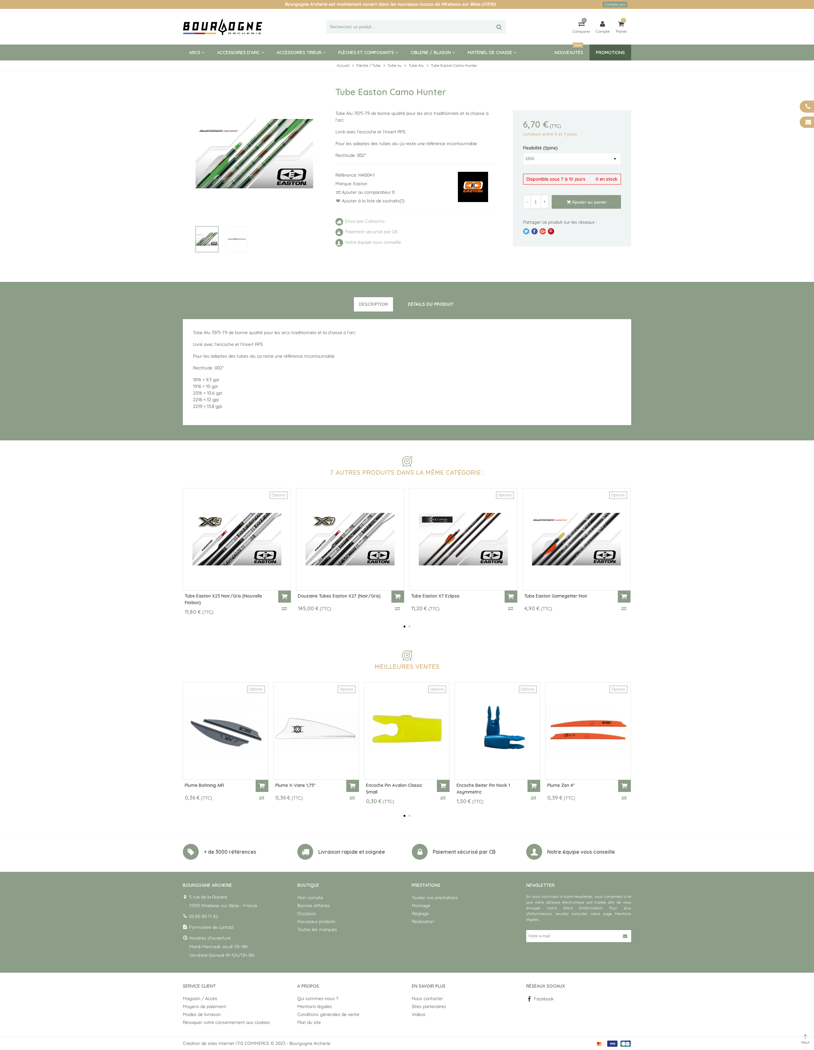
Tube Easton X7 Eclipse (435, 596)
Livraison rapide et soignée (351, 852)
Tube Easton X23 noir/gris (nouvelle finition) (223, 599)
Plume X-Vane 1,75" (295, 785)
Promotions (610, 52)
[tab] (373, 304)
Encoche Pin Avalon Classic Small (394, 788)
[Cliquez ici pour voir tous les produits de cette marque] (473, 187)
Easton (360, 183)
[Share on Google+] (543, 231)
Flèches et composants (366, 52)
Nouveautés (569, 50)
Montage (421, 905)
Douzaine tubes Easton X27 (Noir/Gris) (339, 596)
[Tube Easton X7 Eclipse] (463, 539)
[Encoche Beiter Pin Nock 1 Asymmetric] (497, 731)
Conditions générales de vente (328, 1014)
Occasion (306, 913)
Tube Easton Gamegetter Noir (556, 596)
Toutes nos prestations (435, 897)
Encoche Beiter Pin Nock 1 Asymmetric (483, 788)
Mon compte (310, 897)
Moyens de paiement (204, 1006)
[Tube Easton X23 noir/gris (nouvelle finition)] (237, 539)
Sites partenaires (429, 1006)
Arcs (194, 52)
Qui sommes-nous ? (317, 998)
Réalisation (423, 921)
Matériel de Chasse (490, 52)
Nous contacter (427, 998)
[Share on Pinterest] (551, 231)
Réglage (420, 913)
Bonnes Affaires (313, 905)
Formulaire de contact (211, 927)
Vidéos (418, 1014)
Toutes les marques (317, 929)
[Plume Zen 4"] (588, 731)
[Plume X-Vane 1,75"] (316, 731)
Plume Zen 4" (561, 785)
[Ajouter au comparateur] (284, 608)
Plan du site (309, 1022)
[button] (404, 626)
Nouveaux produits (316, 921)
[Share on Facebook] (534, 231)
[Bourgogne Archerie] (222, 26)
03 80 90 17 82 (203, 916)
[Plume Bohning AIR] (225, 731)
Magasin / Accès (200, 998)
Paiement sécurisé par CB (464, 852)
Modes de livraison (202, 1014)
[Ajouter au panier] (284, 597)
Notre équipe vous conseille (581, 852)
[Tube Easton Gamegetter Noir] (576, 539)
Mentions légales (314, 1006)
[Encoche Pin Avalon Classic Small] (406, 731)
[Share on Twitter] (526, 231)
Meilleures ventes (407, 666)
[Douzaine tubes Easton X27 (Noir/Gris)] (350, 539)
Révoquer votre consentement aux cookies (226, 1022)
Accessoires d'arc (238, 52)
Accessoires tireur (299, 52)
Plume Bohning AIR (204, 785)
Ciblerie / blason (431, 52)
